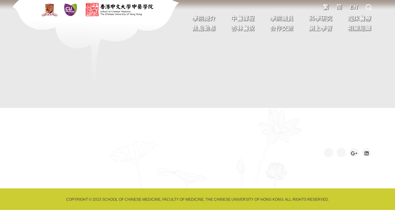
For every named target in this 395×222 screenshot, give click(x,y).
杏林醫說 (243, 28)
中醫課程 (243, 18)
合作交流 (281, 28)
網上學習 (320, 28)
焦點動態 (204, 28)
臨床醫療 (359, 18)
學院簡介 (204, 18)
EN (354, 7)
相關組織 (359, 28)
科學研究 (320, 18)
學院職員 (281, 18)
